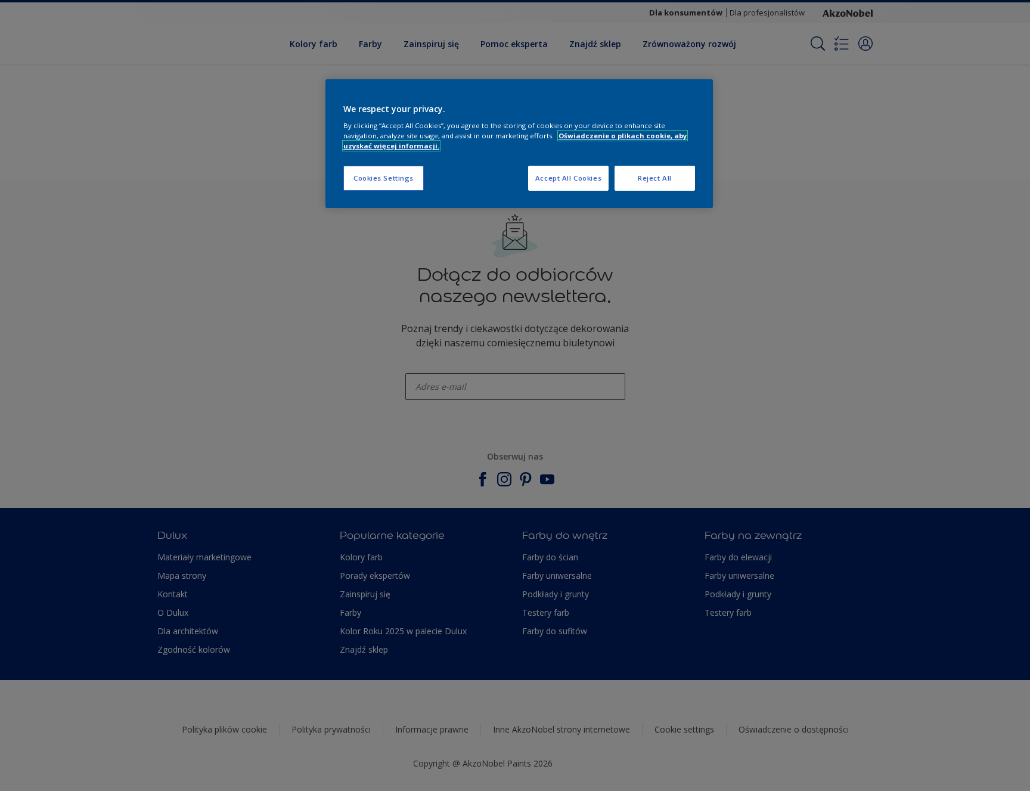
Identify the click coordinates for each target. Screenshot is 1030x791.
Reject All (655, 177)
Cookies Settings (383, 177)
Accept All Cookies (568, 177)
